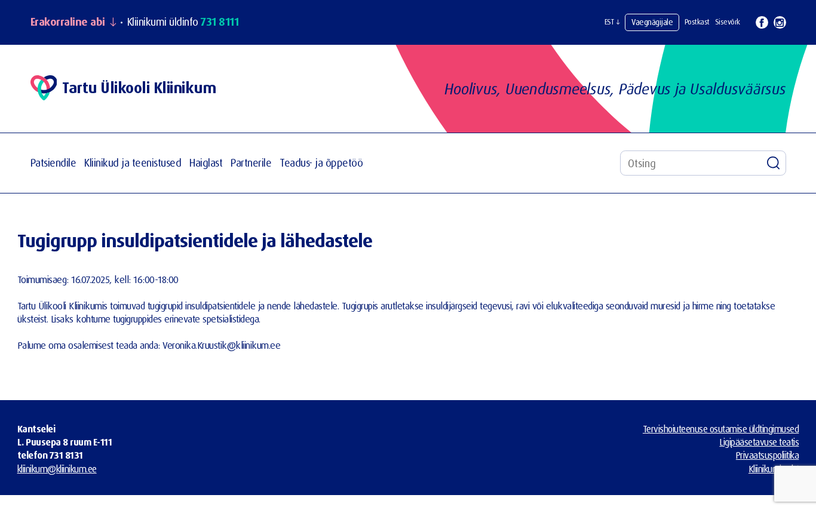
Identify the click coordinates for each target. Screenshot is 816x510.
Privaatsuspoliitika (767, 455)
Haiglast (205, 163)
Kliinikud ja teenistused (132, 163)
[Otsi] (773, 163)
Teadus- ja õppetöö (321, 163)
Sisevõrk (727, 21)
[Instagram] (780, 22)
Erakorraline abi (67, 22)
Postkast (697, 21)
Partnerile (251, 163)
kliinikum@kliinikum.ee (57, 469)
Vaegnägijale (652, 22)
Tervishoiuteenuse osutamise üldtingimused (721, 429)
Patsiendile (53, 163)
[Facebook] (762, 22)
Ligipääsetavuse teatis (759, 442)
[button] (612, 22)
